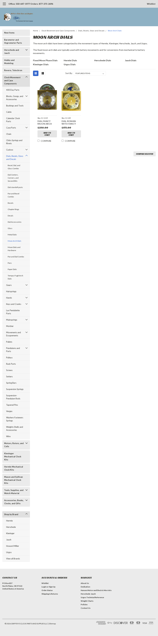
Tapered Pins (12, 405)
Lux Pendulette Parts (13, 312)
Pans (10, 263)
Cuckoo (9, 149)
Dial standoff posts (15, 187)
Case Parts (11, 127)
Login (44, 587)
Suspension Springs (14, 389)
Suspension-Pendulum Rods (13, 397)
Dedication (85, 587)
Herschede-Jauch (88, 594)
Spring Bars (11, 383)
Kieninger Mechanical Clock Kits (12, 456)
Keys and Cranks (13, 304)
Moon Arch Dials (14, 241)
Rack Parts (11, 364)
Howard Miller (12, 546)
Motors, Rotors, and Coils (14, 445)
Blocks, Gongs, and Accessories (14, 98)
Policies (84, 604)
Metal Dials (12, 234)
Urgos (9, 552)
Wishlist (151, 3)
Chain (8, 134)
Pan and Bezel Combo (13, 195)
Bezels (10, 203)
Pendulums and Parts (13, 349)
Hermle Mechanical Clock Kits (13, 468)
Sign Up (52, 587)
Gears (9, 285)
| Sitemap (52, 623)
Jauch (8, 539)
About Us (85, 583)
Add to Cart (47, 133)
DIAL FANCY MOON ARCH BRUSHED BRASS (46, 123)
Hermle (9, 520)
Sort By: (69, 73)
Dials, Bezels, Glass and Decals (14, 157)
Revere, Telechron (13, 70)
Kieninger (10, 533)
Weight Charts (87, 601)
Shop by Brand (11, 514)
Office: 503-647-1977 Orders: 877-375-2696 (30, 3)
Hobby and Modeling (9, 61)
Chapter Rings (13, 209)
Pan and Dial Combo (16, 256)
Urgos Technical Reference (92, 597)
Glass (10, 228)
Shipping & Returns (50, 594)
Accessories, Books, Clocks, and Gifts (14, 502)
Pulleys (9, 357)
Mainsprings (11, 320)
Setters (9, 376)
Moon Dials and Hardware (14, 248)
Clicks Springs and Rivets (14, 142)
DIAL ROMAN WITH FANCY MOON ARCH (69, 123)
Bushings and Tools (14, 105)
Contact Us (85, 608)
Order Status (47, 590)
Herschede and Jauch (11, 51)
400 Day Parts (12, 90)
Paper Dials (12, 269)
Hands (9, 297)
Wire (8, 436)
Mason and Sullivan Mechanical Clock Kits (13, 480)
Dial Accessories (14, 222)
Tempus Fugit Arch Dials (15, 277)
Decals (10, 215)
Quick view (47, 97)
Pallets (9, 342)
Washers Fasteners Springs (14, 419)
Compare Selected (144, 154)
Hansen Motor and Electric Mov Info (96, 590)
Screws (9, 370)
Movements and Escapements (13, 334)
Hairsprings (11, 291)
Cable (8, 112)
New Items (9, 32)
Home (35, 31)
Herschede (11, 527)
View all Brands (13, 558)
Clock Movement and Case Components (12, 80)
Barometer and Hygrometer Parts (13, 41)
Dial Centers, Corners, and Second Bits (13, 178)
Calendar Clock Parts (13, 120)
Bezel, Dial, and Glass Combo (14, 167)
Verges (9, 411)
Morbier (10, 326)
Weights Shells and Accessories (14, 428)
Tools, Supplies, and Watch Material (13, 491)
